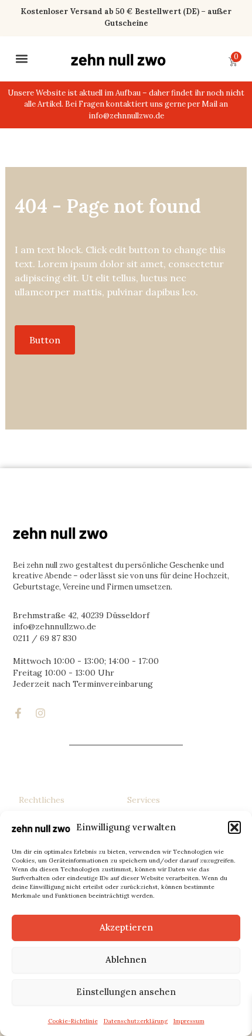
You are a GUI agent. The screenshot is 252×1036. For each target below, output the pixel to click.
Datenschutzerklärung (136, 1021)
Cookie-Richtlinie (73, 1021)
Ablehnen (126, 959)
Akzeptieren (126, 927)
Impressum (189, 1021)
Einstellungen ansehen (126, 991)
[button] (234, 827)
